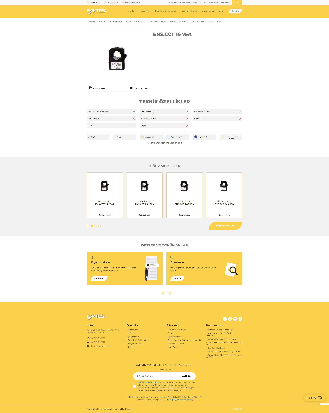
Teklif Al (311, 398)
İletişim (235, 11)
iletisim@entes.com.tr (132, 3)
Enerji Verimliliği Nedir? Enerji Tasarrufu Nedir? (224, 343)
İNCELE (177, 278)
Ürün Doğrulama (189, 11)
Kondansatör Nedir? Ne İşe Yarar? (222, 339)
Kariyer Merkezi (208, 11)
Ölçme (171, 333)
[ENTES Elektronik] (96, 11)
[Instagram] (230, 319)
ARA (238, 2)
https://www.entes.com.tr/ (181, 400)
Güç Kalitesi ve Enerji (177, 330)
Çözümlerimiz (134, 337)
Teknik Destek (213, 3)
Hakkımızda (172, 3)
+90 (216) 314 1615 (97, 342)
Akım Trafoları (174, 347)
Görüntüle (99, 278)
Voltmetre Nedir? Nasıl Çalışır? (220, 330)
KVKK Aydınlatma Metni (148, 382)
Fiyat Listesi (203, 3)
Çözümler (144, 11)
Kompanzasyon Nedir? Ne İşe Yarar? (223, 351)
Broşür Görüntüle (100, 88)
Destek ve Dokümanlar (165, 11)
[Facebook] (225, 319)
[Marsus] (237, 409)
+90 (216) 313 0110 (112, 3)
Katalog (194, 3)
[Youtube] (235, 319)
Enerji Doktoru (225, 3)
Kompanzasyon (175, 337)
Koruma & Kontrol (176, 344)
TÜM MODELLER (225, 225)
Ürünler (131, 11)
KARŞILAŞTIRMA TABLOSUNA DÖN (166, 143)
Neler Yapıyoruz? (184, 3)
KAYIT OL (186, 376)
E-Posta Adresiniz (164, 370)
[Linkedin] (240, 319)
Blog (220, 11)
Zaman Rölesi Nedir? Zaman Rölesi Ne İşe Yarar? (224, 356)
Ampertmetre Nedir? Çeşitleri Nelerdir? (220, 334)
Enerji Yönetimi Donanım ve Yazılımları (185, 340)
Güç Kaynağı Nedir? (216, 348)
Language (93, 3)
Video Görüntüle (140, 88)
